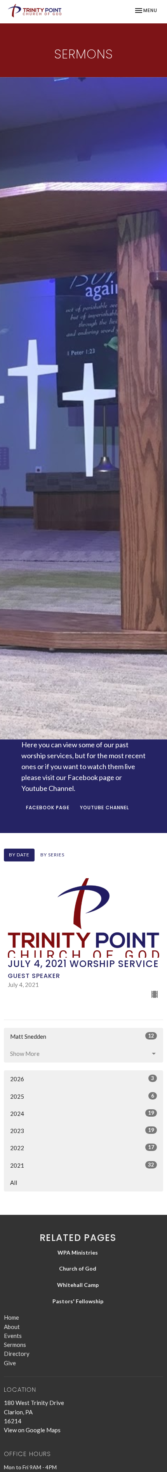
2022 (82, 1147)
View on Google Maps (32, 1429)
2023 (82, 1130)
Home (11, 1317)
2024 (82, 1113)
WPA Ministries (77, 1252)
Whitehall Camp (78, 1284)
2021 (82, 1165)
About (12, 1326)
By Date (19, 855)
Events (13, 1335)
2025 (82, 1096)
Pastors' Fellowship (77, 1301)
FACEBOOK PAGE (48, 807)
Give (10, 1362)
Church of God (77, 1268)
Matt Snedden (82, 1036)
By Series (52, 855)
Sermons (15, 1344)
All (13, 1182)
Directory (17, 1353)
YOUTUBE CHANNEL (104, 807)
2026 (82, 1078)
